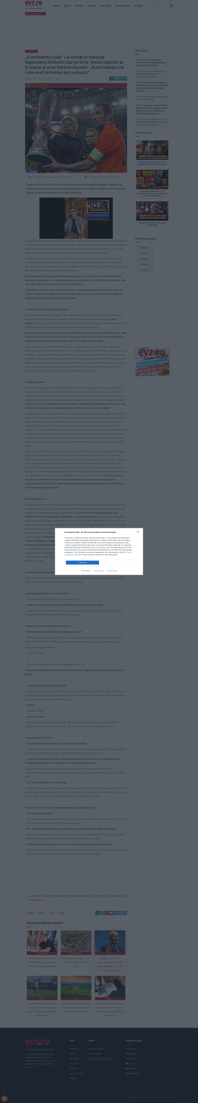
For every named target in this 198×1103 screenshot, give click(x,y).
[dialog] (99, 551)
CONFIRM (82, 562)
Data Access (99, 571)
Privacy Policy (112, 571)
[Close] (138, 532)
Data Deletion (86, 571)
